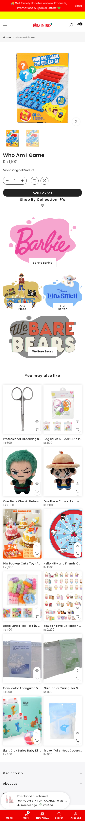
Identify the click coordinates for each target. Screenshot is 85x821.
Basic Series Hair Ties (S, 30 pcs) (26, 626)
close (78, 5)
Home (7, 37)
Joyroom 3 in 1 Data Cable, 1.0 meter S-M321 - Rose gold (42, 801)
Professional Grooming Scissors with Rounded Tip (39, 439)
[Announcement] (39, 6)
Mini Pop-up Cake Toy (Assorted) (27, 563)
